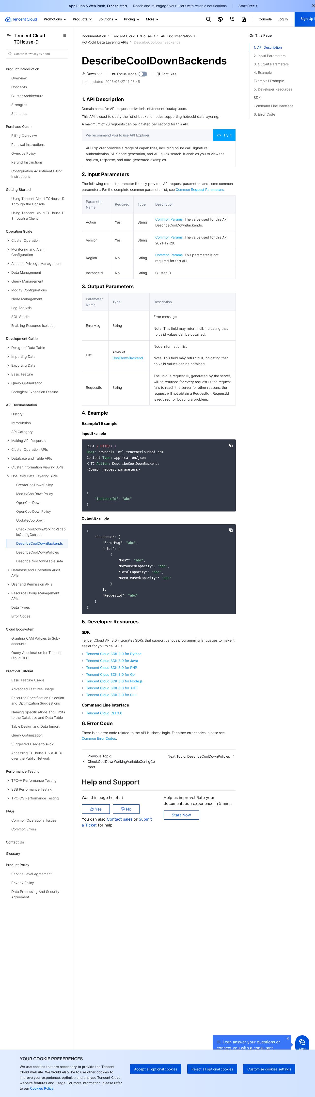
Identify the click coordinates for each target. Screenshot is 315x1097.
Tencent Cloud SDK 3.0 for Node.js (114, 681)
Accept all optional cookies (155, 1069)
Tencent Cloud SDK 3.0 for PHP (111, 667)
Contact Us (15, 842)
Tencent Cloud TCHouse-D (133, 36)
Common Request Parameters (200, 189)
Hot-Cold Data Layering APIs (105, 42)
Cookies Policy (41, 1088)
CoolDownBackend (127, 358)
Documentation (94, 36)
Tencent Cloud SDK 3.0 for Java (112, 661)
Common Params (169, 219)
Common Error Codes (99, 738)
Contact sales (120, 819)
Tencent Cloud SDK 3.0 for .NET (112, 688)
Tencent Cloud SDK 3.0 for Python (114, 654)
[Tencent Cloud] (21, 19)
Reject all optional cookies (212, 1069)
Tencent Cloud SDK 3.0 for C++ (111, 695)
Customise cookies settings (269, 1069)
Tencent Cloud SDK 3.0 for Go (110, 674)
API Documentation (176, 36)
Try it (227, 135)
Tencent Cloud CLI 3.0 (104, 713)
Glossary (13, 853)
